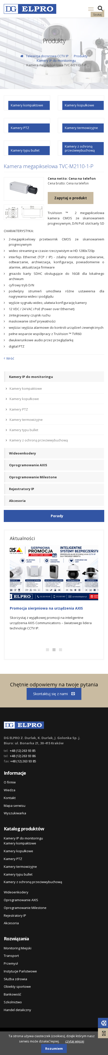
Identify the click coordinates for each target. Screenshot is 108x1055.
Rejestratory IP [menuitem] (21, 489)
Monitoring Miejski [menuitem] (17, 948)
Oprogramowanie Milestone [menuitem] (33, 477)
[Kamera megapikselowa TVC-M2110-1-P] (24, 189)
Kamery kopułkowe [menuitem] (24, 399)
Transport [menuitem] (11, 955)
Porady (57, 515)
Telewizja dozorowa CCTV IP (47, 56)
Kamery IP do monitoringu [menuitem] (31, 376)
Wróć (10, 358)
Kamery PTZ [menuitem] (19, 409)
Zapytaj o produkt (70, 197)
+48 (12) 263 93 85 (23, 750)
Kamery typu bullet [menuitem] (24, 430)
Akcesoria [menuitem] (17, 500)
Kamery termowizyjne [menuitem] (26, 419)
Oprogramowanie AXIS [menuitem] (28, 465)
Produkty (81, 56)
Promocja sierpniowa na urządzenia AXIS (46, 608)
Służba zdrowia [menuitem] (15, 979)
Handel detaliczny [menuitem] (17, 1010)
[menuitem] (27, 102)
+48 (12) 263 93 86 (23, 756)
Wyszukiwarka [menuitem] (15, 813)
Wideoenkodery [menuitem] (22, 453)
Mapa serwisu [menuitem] (14, 805)
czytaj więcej (74, 1041)
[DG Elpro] (24, 724)
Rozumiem (54, 1048)
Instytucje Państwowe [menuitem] (20, 971)
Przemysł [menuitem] (11, 963)
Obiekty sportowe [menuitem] (17, 986)
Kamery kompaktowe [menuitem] (26, 388)
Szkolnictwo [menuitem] (13, 1002)
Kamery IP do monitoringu (56, 60)
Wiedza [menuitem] (9, 790)
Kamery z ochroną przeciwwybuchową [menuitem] (39, 440)
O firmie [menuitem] (10, 782)
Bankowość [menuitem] (12, 994)
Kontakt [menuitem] (10, 798)
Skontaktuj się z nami (51, 693)
